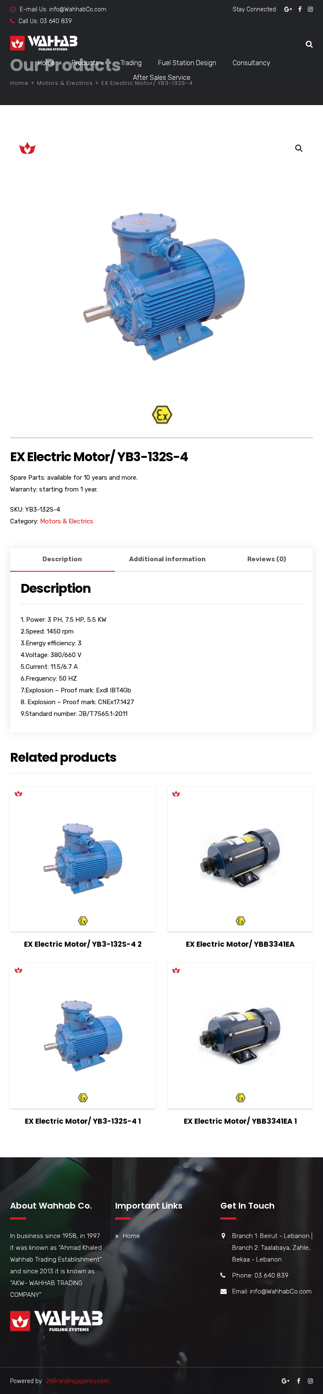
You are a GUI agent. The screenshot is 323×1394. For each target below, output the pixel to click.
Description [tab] (62, 559)
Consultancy (251, 63)
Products (85, 63)
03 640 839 (56, 21)
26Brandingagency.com (77, 1381)
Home (46, 63)
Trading (131, 63)
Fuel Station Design (187, 63)
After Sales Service (162, 78)
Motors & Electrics (66, 521)
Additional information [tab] (167, 559)
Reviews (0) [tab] (266, 559)
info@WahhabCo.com (77, 9)
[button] (299, 148)
